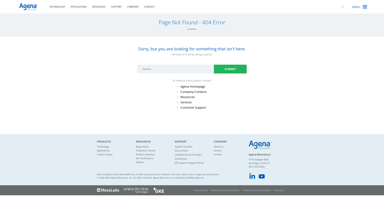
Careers (218, 150)
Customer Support (193, 107)
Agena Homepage (192, 86)
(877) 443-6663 (257, 166)
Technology (57, 6)
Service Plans (181, 150)
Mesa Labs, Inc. (196, 177)
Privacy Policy (201, 190)
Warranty (279, 190)
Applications (78, 6)
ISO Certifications (145, 158)
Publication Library (145, 150)
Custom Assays (104, 154)
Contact (149, 6)
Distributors (181, 158)
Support (116, 6)
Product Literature (145, 154)
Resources (99, 6)
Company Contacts (193, 92)
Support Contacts (183, 146)
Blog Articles (142, 146)
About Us (218, 146)
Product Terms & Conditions (257, 190)
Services (186, 102)
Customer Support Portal (190, 162)
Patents (140, 162)
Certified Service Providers (188, 154)
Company (133, 6)
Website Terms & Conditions (225, 190)
